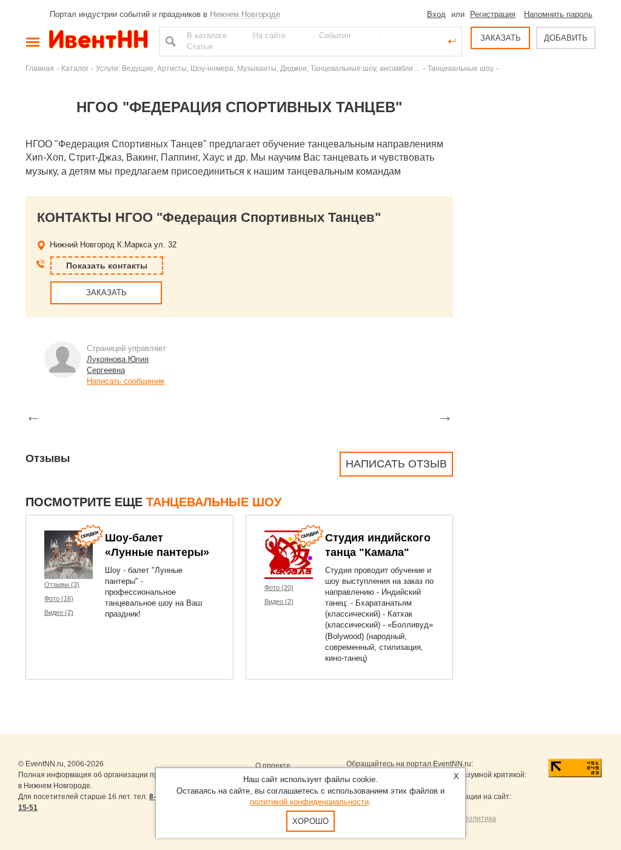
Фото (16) (58, 598)
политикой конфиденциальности (309, 801)
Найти (169, 41)
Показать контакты (106, 265)
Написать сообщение (125, 381)
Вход (436, 14)
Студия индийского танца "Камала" (378, 545)
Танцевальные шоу (461, 68)
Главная (39, 68)
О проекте (272, 765)
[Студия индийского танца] (288, 554)
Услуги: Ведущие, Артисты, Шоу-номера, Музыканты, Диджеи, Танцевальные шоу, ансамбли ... (258, 68)
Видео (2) (58, 612)
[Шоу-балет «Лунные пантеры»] (68, 554)
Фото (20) (279, 587)
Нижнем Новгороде (245, 14)
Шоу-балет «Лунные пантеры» (157, 545)
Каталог (75, 68)
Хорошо (310, 821)
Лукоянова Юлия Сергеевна (118, 365)
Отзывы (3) (61, 584)
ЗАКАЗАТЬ (500, 37)
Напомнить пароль (558, 14)
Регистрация (492, 14)
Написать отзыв (396, 464)
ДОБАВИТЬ (566, 37)
